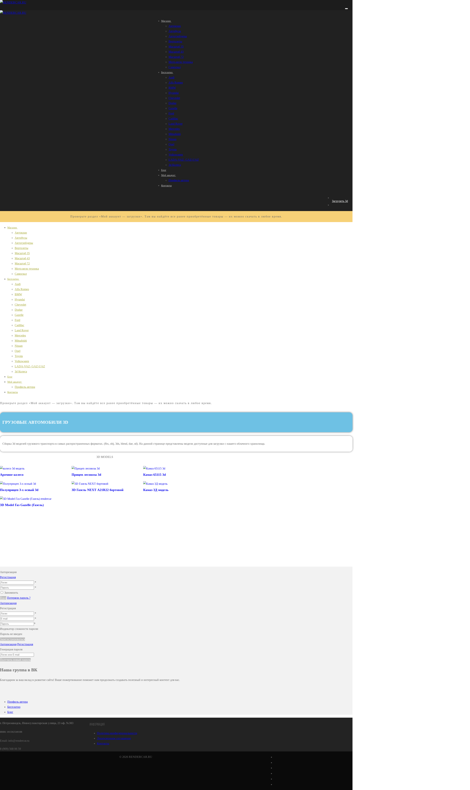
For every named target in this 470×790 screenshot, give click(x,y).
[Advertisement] (104, 541)
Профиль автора (17, 701)
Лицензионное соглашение (114, 738)
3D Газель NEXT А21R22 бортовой (97, 490)
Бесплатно (13, 706)
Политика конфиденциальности (117, 733)
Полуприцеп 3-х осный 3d (19, 490)
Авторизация (8, 603)
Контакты (103, 743)
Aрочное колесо (12, 474)
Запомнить (11, 592)
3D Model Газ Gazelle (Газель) (22, 505)
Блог (10, 712)
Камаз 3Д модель (156, 490)
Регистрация (8, 577)
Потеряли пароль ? (18, 597)
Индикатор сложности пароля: (19, 628)
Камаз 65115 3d (154, 474)
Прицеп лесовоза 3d (86, 474)
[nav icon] (346, 8)
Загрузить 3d (340, 201)
